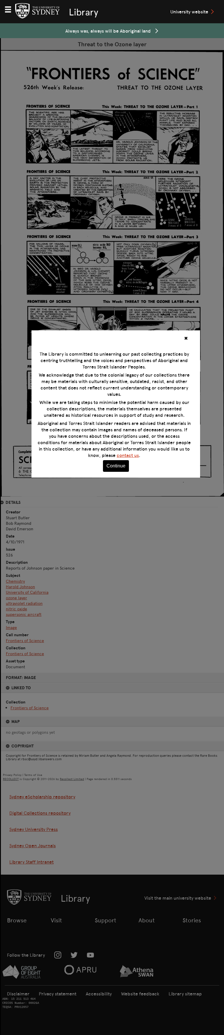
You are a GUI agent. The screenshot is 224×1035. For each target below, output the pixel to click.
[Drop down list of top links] (10, 8)
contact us (128, 455)
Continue (115, 465)
